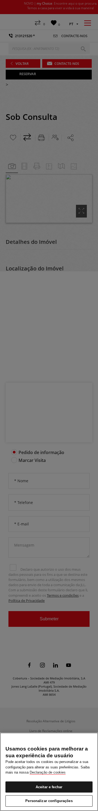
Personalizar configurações (48, 801)
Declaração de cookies (48, 772)
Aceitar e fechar (49, 787)
